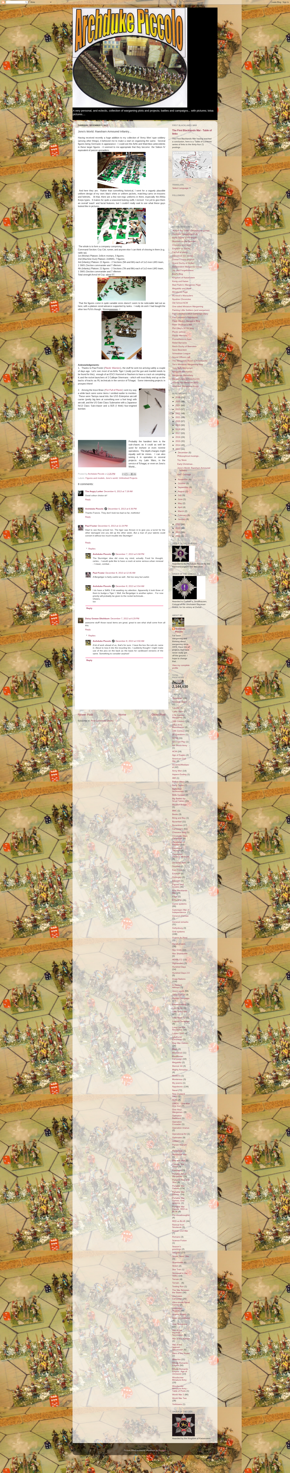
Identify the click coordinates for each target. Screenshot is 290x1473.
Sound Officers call (181, 357)
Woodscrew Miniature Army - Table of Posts (180, 1388)
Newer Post (85, 714)
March (181, 511)
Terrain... (176, 1283)
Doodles (176, 866)
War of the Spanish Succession (177, 1347)
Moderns (176, 1076)
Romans (176, 1237)
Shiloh (175, 1266)
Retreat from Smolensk (178, 1226)
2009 (178, 536)
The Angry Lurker (94, 491)
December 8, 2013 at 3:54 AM (130, 586)
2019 (178, 425)
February (182, 515)
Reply (88, 499)
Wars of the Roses (181, 1353)
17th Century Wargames (178, 716)
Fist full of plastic (180, 252)
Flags (174, 896)
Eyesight (176, 881)
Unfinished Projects (128, 478)
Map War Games (180, 1043)
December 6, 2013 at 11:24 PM (113, 526)
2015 (178, 441)
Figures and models (95, 478)
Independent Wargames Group (187, 267)
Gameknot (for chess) (182, 256)
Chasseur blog (179, 832)
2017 (178, 433)
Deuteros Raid (179, 863)
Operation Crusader (177, 1123)
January (182, 519)
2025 (178, 401)
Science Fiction (179, 1240)
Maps (174, 1049)
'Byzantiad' (177, 698)
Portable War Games (178, 1187)
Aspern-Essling (179, 774)
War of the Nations (181, 1339)
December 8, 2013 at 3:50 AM (130, 641)
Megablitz (176, 1062)
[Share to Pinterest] (134, 474)
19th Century (178, 731)
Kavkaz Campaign (181, 998)
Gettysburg (177, 928)
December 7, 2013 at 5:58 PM (130, 554)
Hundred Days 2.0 (181, 973)
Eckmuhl (176, 873)
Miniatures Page (180, 292)
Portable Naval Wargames (179, 1175)
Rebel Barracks (179, 343)
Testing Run (178, 1286)
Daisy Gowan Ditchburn (97, 618)
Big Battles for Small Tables (178, 800)
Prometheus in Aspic (182, 339)
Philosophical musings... (188, 456)
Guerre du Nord (179, 938)
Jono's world (112, 478)
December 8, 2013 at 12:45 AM (120, 573)
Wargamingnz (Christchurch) (186, 379)
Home (122, 714)
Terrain (175, 1279)
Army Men (177, 771)
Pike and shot (178, 1160)
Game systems (179, 904)
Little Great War (179, 1012)
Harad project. (179, 944)
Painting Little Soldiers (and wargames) (191, 310)
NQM (174, 1100)
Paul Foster (91, 526)
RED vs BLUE (178, 1221)
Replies (91, 549)
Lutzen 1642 (178, 1033)
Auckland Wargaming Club (184, 234)
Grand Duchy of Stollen (183, 263)
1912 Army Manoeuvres (178, 726)
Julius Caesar (178, 995)
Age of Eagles (178, 755)
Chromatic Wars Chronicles (179, 837)
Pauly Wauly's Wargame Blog (186, 321)
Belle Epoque (178, 795)
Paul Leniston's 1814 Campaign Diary (190, 314)
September (183, 487)
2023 (178, 409)
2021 (178, 417)
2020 (178, 421)
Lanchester (177, 1008)
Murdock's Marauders (182, 296)
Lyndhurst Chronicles (177, 1038)
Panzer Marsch (179, 1145)
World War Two (179, 1398)
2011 (178, 528)
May (180, 503)
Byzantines (177, 825)
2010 (178, 532)
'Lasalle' (176, 708)
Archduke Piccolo (94, 509)
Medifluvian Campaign (177, 1057)
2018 (178, 429)
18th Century (178, 721)
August (181, 491)
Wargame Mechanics (182, 372)
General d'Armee (180, 916)
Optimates (177, 1137)
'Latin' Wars (177, 711)
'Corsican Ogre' (179, 702)
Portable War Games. (178, 1193)
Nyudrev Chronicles (181, 299)
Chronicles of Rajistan (178, 843)
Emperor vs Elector (181, 248)
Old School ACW (180, 303)
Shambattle (177, 1262)
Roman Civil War (180, 1231)
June (180, 499)
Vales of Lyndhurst (181, 1318)
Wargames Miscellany (182, 375)
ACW (174, 751)
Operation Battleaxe (177, 1117)
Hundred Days (179, 967)
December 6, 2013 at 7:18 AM (118, 491)
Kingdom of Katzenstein (183, 278)
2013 (178, 449)
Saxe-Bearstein (179, 350)
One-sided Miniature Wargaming (187, 306)
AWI (174, 778)
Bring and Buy (179, 818)
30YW (175, 738)
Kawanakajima (179, 1004)
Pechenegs (177, 1151)
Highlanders (178, 963)
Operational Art (179, 1134)
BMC (174, 811)
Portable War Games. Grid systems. (178, 1200)
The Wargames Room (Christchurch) (189, 361)
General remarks (180, 922)
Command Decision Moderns (180, 855)
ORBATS (176, 1141)
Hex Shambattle (179, 953)
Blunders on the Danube (183, 241)
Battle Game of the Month (184, 238)
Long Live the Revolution (178, 1028)
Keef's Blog (177, 274)
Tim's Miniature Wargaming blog (187, 364)
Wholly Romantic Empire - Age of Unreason (180, 1371)
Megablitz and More (181, 288)
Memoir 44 (177, 1066)
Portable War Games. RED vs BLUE (179, 1209)
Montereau (177, 1079)
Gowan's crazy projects (183, 259)
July (180, 495)
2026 (178, 397)
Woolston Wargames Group (185, 386)
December (183, 452)
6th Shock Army (179, 745)
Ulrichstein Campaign (177, 1297)
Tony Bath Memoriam (182, 368)
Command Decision (177, 849)
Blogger (162, 1450)
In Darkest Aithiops (177, 986)
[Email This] (123, 474)
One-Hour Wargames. (177, 1110)
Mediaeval (177, 1053)
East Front (177, 870)
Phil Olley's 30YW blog (183, 328)
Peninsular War (179, 1154)
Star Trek (176, 1269)
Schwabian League (181, 353)
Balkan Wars (178, 782)
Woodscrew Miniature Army (185, 382)
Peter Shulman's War (182, 325)
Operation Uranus (180, 1128)
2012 (178, 524)
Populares (177, 1170)
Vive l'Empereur (179, 1324)
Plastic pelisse (179, 332)
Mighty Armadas (180, 1070)
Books (175, 814)
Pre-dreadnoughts (181, 1215)
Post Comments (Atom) (102, 721)
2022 (178, 413)
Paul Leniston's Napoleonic (185, 317)
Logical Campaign (180, 1021)
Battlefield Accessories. (178, 790)
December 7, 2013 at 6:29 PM (125, 618)
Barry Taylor (178, 785)
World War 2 (178, 1394)
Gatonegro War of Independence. (180, 911)
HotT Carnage (184, 474)
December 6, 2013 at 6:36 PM (122, 509)
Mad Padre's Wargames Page (186, 285)
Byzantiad (177, 821)
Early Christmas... (185, 464)
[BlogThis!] (126, 474)
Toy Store (182, 460)
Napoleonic (177, 1087)
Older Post (158, 714)
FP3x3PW (177, 900)
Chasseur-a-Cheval (181, 245)
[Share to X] (129, 474)
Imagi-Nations (178, 979)
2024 (178, 405)
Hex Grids (177, 950)
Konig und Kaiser (180, 281)
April (180, 507)
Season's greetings (176, 1247)
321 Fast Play (178, 742)
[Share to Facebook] (132, 474)
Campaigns (177, 829)
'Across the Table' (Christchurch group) (190, 230)
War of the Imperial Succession (177, 1332)
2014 (178, 445)
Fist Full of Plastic (114, 390)
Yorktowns (177, 1404)
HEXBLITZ (177, 960)
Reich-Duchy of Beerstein (184, 346)
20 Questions (178, 734)
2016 (178, 437)
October (182, 483)
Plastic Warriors (112, 368)
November (183, 479)
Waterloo (176, 1359)
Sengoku (176, 1253)
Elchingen (177, 877)
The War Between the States (180, 1291)
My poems (177, 1083)
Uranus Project (179, 1314)
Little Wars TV (178, 1018)
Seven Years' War (180, 1256)
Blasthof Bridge (179, 805)
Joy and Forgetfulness (182, 270)
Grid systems (178, 932)
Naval (175, 1090)
